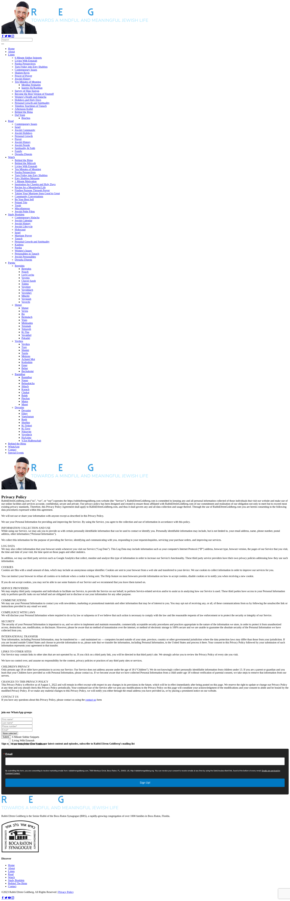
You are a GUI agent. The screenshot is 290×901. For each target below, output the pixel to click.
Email (8, 754)
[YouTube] (9, 36)
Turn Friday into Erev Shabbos (28, 744)
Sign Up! (145, 782)
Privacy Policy (66, 892)
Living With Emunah (22, 740)
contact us (90, 699)
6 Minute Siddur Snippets (25, 737)
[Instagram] (12, 36)
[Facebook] (3, 36)
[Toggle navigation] (2, 43)
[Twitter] (6, 36)
